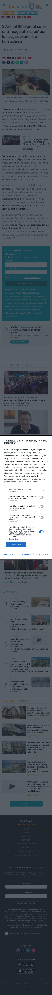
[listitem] (26, 491)
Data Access (26, 554)
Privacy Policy (42, 554)
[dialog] (26, 498)
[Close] (46, 441)
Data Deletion (10, 554)
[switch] (41, 497)
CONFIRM (16, 544)
